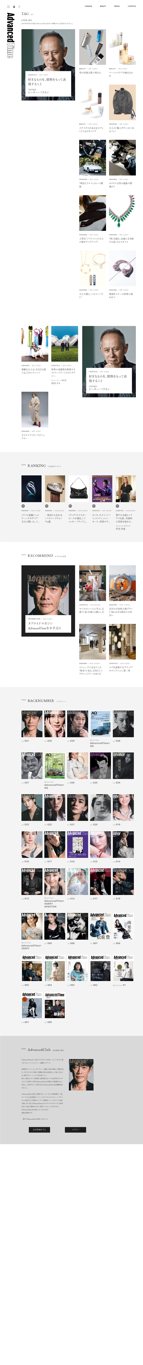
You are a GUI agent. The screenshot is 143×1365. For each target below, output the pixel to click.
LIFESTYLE (132, 6)
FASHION (88, 6)
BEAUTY (103, 6)
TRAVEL (117, 6)
